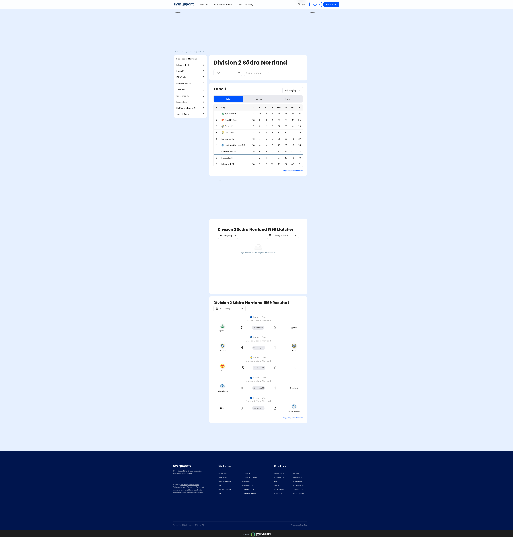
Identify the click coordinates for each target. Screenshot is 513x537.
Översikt (204, 4)
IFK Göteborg (279, 477)
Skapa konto (331, 4)
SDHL (220, 493)
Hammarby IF (279, 473)
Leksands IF (297, 477)
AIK (275, 481)
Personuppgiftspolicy (299, 525)
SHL (220, 485)
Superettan (222, 477)
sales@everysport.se (195, 492)
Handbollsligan (247, 473)
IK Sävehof (297, 473)
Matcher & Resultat (223, 4)
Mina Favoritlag (245, 4)
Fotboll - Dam (180, 52)
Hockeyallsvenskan (225, 489)
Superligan (246, 481)
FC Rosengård (279, 489)
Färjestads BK (298, 485)
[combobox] (246, 73)
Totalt (228, 98)
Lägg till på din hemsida (293, 170)
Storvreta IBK (298, 489)
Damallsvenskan (224, 481)
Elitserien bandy (248, 489)
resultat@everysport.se (189, 485)
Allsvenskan (222, 473)
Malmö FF (278, 485)
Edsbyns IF (278, 493)
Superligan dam (247, 485)
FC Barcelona (298, 493)
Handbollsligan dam (249, 477)
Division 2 (191, 52)
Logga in (316, 4)
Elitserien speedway (249, 493)
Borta (287, 98)
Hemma (258, 98)
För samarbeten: (179, 492)
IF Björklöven (298, 481)
